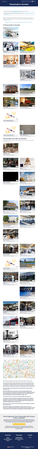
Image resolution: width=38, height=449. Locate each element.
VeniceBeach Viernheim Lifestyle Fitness (26, 51)
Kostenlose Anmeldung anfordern (19, 424)
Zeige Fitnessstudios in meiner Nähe (26, 22)
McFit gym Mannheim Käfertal (8, 239)
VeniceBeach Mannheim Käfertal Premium (27, 311)
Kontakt (30, 437)
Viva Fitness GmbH (6, 153)
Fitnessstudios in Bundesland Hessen (17, 7)
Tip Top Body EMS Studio (24, 107)
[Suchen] (32, 1)
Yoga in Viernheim (7, 14)
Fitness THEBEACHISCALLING (8, 120)
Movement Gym (22, 326)
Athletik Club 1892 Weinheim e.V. (25, 210)
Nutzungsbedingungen (19, 437)
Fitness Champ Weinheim (24, 296)
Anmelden (7, 438)
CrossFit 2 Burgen (6, 268)
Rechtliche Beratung (19, 438)
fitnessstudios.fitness (6, 7)
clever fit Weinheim (6, 326)
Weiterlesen (10, 20)
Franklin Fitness (22, 182)
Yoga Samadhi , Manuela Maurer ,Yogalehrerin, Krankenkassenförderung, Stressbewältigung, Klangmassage (10, 66)
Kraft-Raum (5, 51)
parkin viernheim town (24, 135)
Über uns (7, 437)
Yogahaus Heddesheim (7, 182)
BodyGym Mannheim (6, 340)
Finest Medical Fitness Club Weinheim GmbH (9, 282)
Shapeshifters (22, 79)
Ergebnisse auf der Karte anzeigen (12, 22)
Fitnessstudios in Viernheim (16, 11)
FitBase (21, 254)
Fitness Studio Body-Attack (24, 94)
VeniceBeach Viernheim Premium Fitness (10, 37)
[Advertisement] (27, 34)
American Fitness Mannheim (24, 282)
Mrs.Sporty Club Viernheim (7, 94)
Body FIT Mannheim (6, 254)
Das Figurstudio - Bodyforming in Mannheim (9, 312)
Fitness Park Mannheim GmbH (8, 135)
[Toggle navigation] (35, 1)
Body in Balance (6, 107)
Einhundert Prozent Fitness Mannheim (26, 225)
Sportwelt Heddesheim (7, 225)
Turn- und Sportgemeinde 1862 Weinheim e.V (10, 211)
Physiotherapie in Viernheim (29, 13)
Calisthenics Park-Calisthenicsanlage (26, 268)
